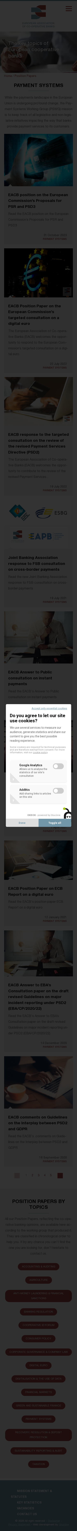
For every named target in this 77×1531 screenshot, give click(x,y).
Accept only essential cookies (49, 708)
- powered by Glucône (43, 815)
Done (22, 822)
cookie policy (40, 752)
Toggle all (54, 822)
